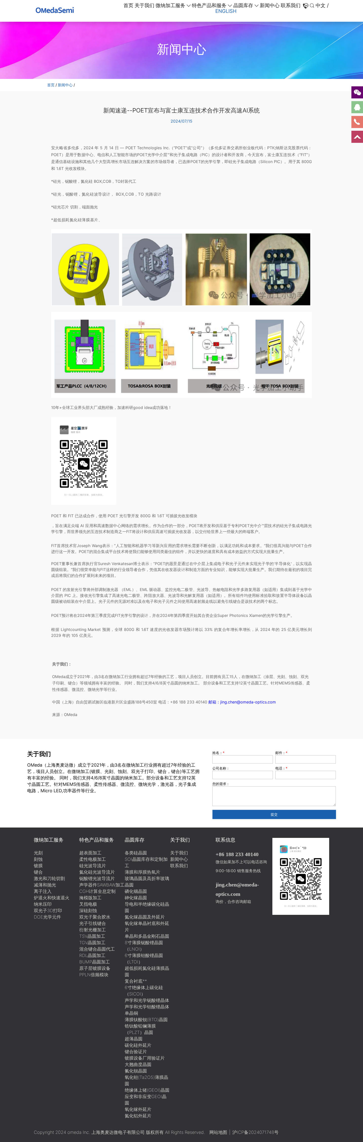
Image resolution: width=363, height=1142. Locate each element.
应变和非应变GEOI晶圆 (145, 1099)
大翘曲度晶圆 (138, 1064)
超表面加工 (90, 852)
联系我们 (291, 5)
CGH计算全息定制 (97, 891)
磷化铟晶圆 (136, 891)
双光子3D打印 (48, 910)
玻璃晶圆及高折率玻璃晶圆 (147, 881)
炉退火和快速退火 (51, 897)
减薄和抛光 (45, 884)
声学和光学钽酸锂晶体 (147, 1006)
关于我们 (144, 5)
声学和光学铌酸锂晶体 (147, 1000)
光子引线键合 (92, 923)
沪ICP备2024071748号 (255, 1132)
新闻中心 (270, 5)
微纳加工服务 (170, 5)
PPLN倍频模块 (93, 974)
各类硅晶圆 (136, 852)
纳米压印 (43, 904)
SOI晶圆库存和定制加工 (146, 862)
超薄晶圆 (133, 1038)
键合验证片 (136, 1051)
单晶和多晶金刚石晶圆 (147, 936)
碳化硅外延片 (138, 1045)
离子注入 (43, 891)
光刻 (38, 852)
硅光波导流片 (92, 865)
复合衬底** (136, 981)
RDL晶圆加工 (92, 955)
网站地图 (218, 1132)
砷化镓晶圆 (136, 897)
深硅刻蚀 (88, 910)
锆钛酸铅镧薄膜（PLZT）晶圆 (140, 1029)
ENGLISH (226, 11)
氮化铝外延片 (138, 1115)
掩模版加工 (90, 897)
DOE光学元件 (47, 917)
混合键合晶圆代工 (97, 949)
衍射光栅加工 (92, 929)
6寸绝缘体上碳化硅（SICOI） (144, 990)
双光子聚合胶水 (94, 917)
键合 (38, 872)
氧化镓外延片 (138, 1109)
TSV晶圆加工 (92, 936)
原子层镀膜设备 (94, 968)
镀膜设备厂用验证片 (145, 1058)
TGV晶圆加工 (92, 942)
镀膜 (38, 865)
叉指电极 (88, 904)
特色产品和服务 (209, 5)
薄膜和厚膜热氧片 (142, 872)
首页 (128, 5)
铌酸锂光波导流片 (97, 878)
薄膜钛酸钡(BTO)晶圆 (146, 1019)
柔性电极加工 (92, 859)
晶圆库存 (243, 5)
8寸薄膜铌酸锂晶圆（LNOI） (144, 946)
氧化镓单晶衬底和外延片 (147, 926)
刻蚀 (38, 859)
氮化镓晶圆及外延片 (145, 917)
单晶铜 (131, 1013)
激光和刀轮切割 (49, 878)
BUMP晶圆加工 (94, 961)
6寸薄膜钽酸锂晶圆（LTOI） (144, 958)
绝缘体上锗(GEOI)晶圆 (147, 1090)
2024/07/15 (181, 121)
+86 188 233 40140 (237, 854)
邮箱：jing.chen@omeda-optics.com (241, 702)
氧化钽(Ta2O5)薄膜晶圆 (146, 1080)
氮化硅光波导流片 (97, 872)
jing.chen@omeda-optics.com (237, 889)
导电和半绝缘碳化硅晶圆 (147, 907)
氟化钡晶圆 (136, 1070)
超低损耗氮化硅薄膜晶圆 (147, 971)
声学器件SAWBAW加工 (101, 884)
